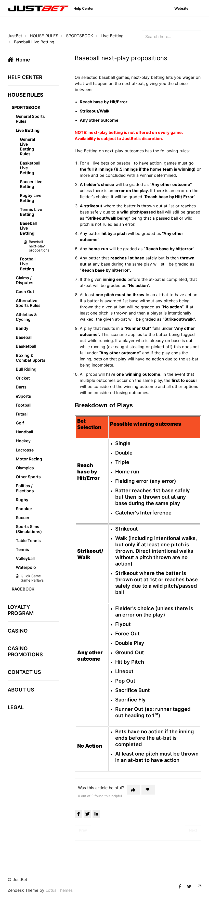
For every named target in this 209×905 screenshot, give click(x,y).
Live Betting (112, 35)
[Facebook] (78, 814)
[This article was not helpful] (148, 790)
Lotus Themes (59, 890)
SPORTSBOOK (79, 35)
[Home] (38, 8)
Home (23, 60)
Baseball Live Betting (34, 41)
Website (181, 8)
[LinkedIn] (96, 814)
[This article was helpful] (133, 790)
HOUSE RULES (44, 35)
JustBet (15, 35)
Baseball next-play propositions (36, 246)
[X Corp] (87, 814)
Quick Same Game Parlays (32, 578)
